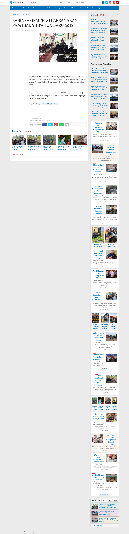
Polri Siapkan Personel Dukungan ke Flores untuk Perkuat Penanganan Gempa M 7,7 (98, 57)
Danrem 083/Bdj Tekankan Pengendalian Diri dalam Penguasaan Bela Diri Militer (107, 505)
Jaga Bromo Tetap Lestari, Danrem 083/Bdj (113, 329)
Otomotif (74, 8)
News (18, 8)
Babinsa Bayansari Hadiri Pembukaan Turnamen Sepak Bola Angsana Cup (98, 30)
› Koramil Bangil (24, 14)
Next (115, 500)
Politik (34, 8)
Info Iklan (25, 532)
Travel (66, 8)
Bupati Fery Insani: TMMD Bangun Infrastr (108, 410)
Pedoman (19, 532)
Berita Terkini (98, 500)
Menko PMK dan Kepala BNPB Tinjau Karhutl (96, 329)
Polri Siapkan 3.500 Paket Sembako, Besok (97, 246)
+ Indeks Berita (97, 525)
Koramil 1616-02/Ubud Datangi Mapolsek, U (115, 410)
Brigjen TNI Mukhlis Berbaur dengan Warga (105, 328)
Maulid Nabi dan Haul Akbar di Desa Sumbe (98, 168)
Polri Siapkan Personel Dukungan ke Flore (98, 274)
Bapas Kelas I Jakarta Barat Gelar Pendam (98, 357)
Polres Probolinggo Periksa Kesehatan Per (98, 296)
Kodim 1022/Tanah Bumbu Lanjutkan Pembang (98, 380)
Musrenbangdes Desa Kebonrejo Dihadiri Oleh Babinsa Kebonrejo (99, 113)
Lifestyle (58, 8)
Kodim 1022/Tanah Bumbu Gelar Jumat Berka (101, 410)
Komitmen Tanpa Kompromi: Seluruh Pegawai (111, 439)
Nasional (26, 8)
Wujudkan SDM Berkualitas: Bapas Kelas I (98, 458)
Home (14, 14)
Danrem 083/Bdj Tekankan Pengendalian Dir (98, 127)
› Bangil (18, 14)
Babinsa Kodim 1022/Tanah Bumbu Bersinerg (95, 409)
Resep (82, 8)
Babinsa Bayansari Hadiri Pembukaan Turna (111, 149)
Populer (100, 8)
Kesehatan (91, 8)
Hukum (50, 8)
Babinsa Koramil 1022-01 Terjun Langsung (98, 189)
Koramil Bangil (47, 104)
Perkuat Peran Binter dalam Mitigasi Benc (98, 477)
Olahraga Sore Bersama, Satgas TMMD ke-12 (98, 336)
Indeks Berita (104, 494)
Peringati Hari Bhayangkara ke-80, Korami (98, 416)
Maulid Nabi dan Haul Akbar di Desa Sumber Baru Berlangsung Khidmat (99, 21)
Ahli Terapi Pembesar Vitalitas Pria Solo (98, 254)
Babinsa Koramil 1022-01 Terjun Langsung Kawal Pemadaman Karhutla (98, 38)
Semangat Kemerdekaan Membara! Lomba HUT (111, 247)
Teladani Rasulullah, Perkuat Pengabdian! (98, 209)
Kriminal (41, 8)
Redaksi (13, 532)
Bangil (38, 104)
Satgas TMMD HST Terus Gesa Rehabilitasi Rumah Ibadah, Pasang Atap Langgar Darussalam (98, 48)
